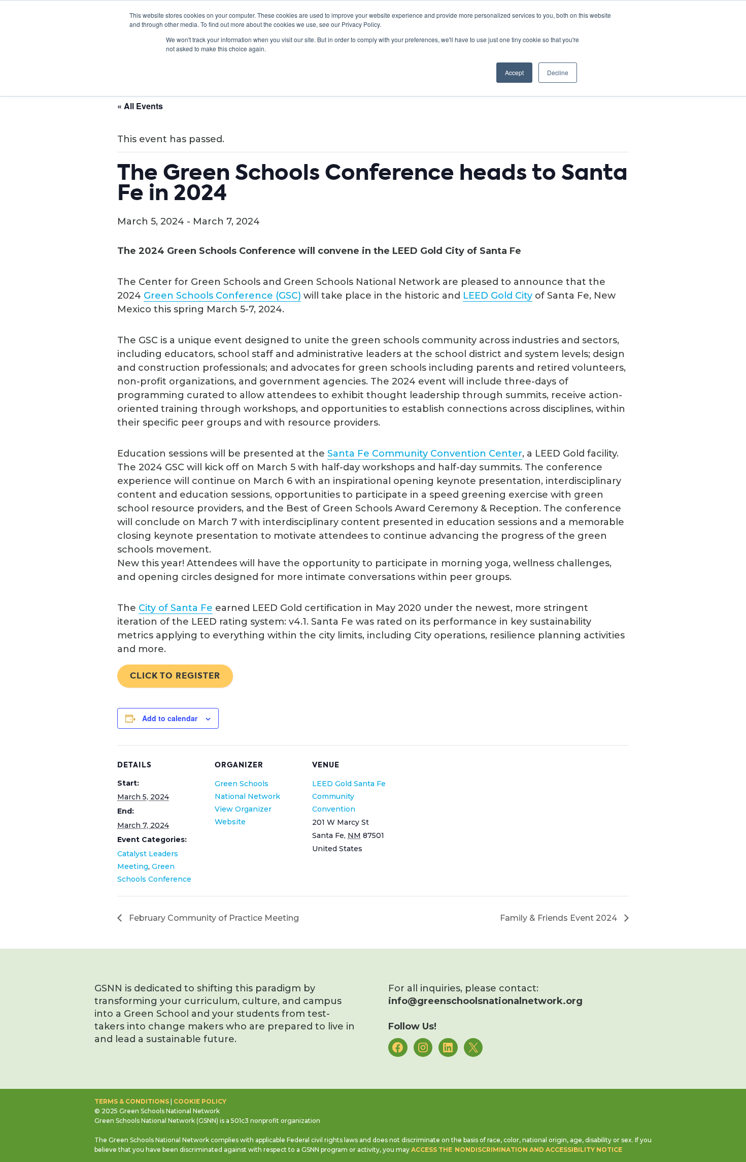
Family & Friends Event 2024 (559, 918)
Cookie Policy (200, 1101)
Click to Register (175, 676)
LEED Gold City (497, 295)
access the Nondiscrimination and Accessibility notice (516, 1149)
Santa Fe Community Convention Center (424, 453)
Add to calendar (169, 718)
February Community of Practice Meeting (213, 918)
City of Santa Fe (176, 608)
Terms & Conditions (131, 1101)
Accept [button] (514, 72)
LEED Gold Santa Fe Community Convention (349, 796)
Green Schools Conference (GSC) (222, 295)
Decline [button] (557, 72)
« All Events (140, 106)
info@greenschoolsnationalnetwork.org (485, 1001)
